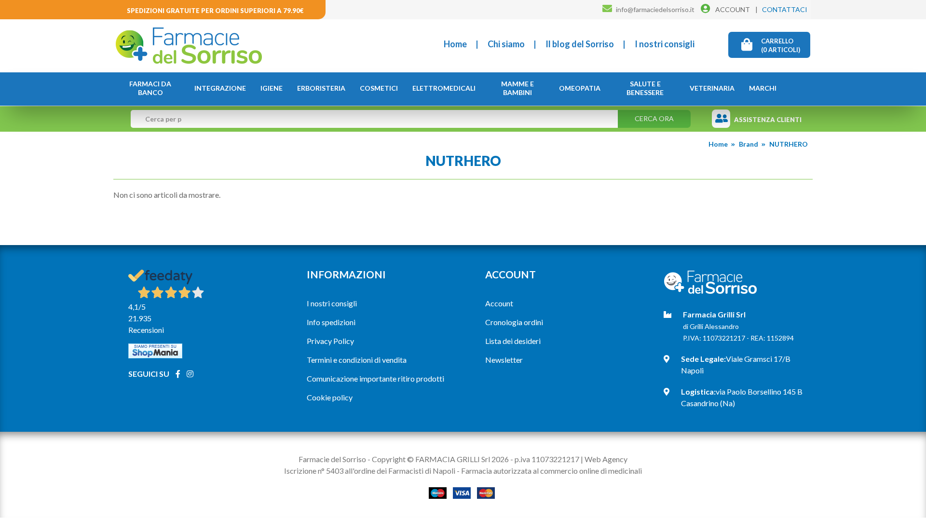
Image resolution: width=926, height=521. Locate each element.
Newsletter (504, 359)
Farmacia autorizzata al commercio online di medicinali (551, 470)
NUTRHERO (788, 144)
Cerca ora (654, 118)
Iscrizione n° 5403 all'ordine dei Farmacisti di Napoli (369, 470)
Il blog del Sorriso (579, 44)
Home (455, 44)
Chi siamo (506, 44)
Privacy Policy (330, 340)
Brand (748, 144)
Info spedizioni (331, 322)
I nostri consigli (664, 44)
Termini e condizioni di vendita (357, 359)
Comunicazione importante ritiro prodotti (375, 378)
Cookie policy (330, 397)
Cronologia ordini (514, 322)
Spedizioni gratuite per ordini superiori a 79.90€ (215, 10)
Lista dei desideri (513, 340)
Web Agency (606, 459)
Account (499, 303)
